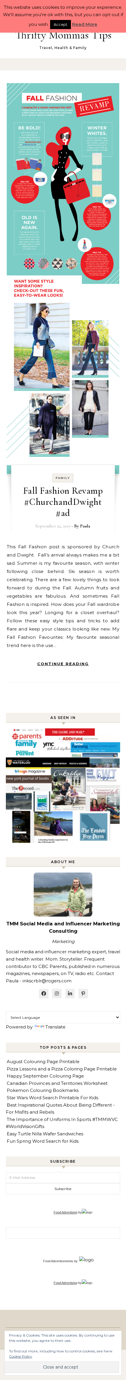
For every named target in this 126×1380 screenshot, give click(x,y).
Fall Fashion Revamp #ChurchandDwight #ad (63, 502)
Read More (84, 24)
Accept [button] (60, 24)
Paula (85, 526)
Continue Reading (63, 663)
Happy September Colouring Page (45, 1076)
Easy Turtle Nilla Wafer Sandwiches (45, 1134)
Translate (55, 1027)
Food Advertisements (58, 1261)
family (63, 478)
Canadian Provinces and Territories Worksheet (57, 1083)
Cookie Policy (20, 1356)
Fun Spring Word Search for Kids (43, 1141)
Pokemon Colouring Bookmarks (43, 1090)
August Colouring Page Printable (43, 1061)
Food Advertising (65, 1212)
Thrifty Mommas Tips (63, 35)
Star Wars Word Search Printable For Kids (52, 1097)
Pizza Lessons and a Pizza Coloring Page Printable (62, 1069)
